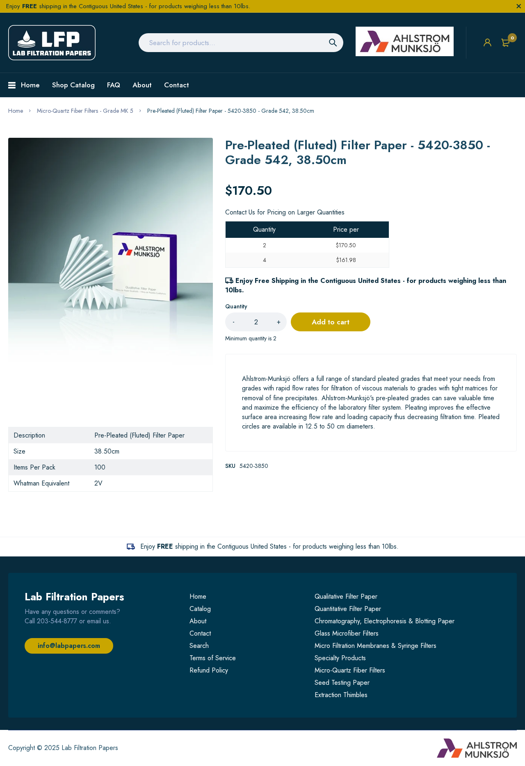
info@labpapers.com (69, 645)
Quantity (236, 306)
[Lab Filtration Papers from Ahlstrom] (52, 42)
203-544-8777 (57, 621)
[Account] (487, 42)
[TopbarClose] (519, 6)
